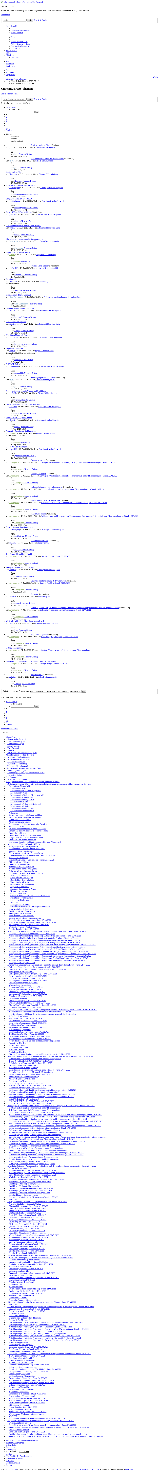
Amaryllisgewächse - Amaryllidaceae (23, 846)
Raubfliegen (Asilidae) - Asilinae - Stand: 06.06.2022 (30, 1181)
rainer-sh (12, 596)
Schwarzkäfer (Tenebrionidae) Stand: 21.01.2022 (28, 1244)
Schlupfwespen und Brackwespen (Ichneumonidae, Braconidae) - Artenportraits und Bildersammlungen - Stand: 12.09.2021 (90, 516)
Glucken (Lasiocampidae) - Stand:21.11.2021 (27, 978)
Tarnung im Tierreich (17, 826)
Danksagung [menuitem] (11, 1449)
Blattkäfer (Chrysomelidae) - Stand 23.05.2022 (27, 1208)
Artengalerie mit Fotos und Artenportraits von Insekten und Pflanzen (33, 782)
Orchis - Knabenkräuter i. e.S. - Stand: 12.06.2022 (30, 896)
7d (157, 77)
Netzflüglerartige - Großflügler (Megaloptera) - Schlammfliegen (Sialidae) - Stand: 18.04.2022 (46, 1322)
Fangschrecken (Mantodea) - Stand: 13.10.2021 (27, 1311)
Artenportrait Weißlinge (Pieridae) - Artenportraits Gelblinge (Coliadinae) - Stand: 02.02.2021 (45, 942)
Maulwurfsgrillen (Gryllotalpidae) (22, 1079)
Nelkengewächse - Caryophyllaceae (23, 871)
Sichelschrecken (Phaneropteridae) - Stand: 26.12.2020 (30, 1063)
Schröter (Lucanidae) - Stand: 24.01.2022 (25, 1242)
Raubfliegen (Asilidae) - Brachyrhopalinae (25, 1184)
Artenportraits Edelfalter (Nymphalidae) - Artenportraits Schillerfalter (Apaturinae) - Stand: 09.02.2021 (49, 958)
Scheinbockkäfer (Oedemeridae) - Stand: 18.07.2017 (29, 1237)
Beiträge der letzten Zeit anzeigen (16, 691)
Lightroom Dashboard (14, 348)
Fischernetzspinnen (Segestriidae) (22, 1360)
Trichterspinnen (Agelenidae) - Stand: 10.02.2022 (28, 1400)
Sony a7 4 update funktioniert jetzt (19, 527)
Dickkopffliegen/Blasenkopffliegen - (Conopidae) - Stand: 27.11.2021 (36, 1179)
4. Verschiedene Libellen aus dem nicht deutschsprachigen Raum (34, 1041)
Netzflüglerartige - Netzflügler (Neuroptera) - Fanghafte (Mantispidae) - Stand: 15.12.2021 (44, 1336)
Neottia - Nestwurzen (18, 891)
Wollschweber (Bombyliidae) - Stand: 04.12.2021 (28, 1177)
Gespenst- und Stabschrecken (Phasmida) (25, 1318)
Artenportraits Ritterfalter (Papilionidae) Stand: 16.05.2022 (32, 934)
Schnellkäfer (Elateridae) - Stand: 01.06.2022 (26, 1240)
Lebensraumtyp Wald (18, 793)
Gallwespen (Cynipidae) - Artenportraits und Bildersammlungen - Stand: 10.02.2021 (42, 1144)
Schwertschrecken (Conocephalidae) (23, 1068)
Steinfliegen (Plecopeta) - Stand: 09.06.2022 (26, 1349)
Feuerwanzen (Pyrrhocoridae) (20, 1275)
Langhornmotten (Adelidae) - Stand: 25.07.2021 (28, 976)
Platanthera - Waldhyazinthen (21, 898)
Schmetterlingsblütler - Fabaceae (21, 916)
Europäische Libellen (17, 1043)
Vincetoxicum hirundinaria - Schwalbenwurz (48, 581)
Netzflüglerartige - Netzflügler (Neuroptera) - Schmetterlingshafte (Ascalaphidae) (40, 1327)
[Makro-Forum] (22, 2)
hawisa (12, 255)
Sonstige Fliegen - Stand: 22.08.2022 (55, 556)
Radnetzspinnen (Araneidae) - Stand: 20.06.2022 (28, 1378)
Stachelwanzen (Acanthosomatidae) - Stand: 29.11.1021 (31, 1264)
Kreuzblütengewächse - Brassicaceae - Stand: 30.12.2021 (31, 860)
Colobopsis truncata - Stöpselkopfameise (47, 487)
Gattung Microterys (38, 474)
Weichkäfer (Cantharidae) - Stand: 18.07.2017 (27, 1249)
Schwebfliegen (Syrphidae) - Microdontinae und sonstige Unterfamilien (37, 1173)
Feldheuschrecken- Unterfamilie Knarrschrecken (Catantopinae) (34, 1092)
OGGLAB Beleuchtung (15, 364)
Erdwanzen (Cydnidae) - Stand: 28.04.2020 (26, 1269)
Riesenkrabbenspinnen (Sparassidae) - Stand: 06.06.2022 (31, 1383)
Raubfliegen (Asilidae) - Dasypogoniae (24, 1186)
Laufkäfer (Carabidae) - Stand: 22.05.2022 (25, 1222)
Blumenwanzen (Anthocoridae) (21, 1295)
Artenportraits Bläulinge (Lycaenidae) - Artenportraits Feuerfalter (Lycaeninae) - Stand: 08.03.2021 (47, 947)
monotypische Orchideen (20, 904)
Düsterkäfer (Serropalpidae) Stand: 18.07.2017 (27, 1215)
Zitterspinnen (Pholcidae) (19, 1405)
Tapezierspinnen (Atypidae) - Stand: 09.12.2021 (28, 1398)
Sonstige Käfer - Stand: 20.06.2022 (23, 1253)
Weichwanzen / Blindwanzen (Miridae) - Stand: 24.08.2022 (32, 1289)
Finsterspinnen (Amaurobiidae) (21, 1362)
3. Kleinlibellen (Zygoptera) (20, 1030)
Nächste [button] (9, 130)
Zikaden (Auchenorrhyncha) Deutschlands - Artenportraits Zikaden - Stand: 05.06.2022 (41, 1302)
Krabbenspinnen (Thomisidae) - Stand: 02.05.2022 (29, 1365)
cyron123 (13, 449)
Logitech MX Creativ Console (18, 252)
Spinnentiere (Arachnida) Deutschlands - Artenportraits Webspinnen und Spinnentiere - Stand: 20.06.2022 (49, 1354)
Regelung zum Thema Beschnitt (18, 295)
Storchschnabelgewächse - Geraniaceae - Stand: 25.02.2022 (32, 922)
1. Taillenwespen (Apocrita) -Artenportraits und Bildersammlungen (35, 1110)
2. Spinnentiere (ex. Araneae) (20, 1409)
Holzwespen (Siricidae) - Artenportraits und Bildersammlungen (33, 1157)
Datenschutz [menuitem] (11, 1445)
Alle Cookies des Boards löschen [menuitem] (19, 1456)
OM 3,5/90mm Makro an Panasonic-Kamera (23, 226)
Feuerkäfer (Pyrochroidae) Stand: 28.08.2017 (26, 1217)
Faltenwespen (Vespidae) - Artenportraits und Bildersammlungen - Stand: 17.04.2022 (42, 1128)
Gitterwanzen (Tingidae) (18, 1298)
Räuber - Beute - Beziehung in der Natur (25, 835)
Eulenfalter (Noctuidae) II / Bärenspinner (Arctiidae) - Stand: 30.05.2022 (37, 969)
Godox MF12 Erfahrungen (16, 447)
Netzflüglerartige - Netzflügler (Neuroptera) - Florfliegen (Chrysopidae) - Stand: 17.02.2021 (45, 1338)
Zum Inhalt (5, 15)
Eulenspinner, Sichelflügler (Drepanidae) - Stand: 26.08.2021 (33, 974)
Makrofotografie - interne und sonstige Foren (23, 768)
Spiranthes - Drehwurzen (20, 900)
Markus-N (13, 310)
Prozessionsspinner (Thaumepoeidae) (23, 983)
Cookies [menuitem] (9, 1454)
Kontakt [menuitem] (9, 1465)
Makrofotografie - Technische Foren (20, 755)
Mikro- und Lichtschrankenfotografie (22, 753)
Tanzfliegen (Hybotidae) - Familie (19, 554)
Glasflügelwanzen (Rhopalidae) (21, 1282)
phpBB (14, 1469)
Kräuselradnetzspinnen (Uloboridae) (23, 1367)
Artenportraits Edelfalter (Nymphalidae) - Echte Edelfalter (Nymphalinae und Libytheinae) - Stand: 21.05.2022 (52, 954)
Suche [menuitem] (13, 37)
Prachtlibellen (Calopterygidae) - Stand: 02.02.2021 (29, 1032)
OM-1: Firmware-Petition (16, 322)
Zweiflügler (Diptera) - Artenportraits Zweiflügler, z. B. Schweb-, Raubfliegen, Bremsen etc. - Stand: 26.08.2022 (51, 1166)
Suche (29, 20)
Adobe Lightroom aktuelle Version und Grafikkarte (26, 391)
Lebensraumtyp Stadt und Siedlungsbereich (27, 795)
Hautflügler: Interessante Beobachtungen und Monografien (32, 1164)
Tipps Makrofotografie (16, 761)
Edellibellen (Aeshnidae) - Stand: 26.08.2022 (26, 1018)
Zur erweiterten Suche (9, 94)
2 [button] (6, 117)
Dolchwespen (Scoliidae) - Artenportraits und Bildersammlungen (34, 1130)
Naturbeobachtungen (15, 744)
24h (154, 77)
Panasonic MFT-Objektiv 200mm (19, 418)
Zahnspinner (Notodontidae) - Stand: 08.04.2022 (28, 994)
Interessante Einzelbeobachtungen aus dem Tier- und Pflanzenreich (35, 842)
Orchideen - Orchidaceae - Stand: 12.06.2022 (27, 873)
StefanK (12, 393)
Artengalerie (14, 462)
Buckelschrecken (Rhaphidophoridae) (24, 1076)
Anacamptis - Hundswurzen (21, 875)
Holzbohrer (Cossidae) (18, 998)
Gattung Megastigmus (14, 648)
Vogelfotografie (45, 281)
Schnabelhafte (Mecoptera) (19, 1320)
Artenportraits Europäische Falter (22, 963)
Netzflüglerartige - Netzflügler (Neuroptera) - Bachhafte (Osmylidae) (36, 1331)
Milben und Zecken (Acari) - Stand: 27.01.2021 (27, 1412)
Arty (57, 1469)
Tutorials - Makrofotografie (18, 766)
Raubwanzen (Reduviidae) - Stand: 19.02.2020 (27, 1291)
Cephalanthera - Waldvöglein (21, 878)
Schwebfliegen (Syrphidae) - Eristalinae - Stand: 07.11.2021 (32, 1175)
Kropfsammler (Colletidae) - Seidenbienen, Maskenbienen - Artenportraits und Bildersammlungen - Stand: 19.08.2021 (55, 1114)
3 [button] (6, 119)
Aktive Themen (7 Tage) (20, 44)
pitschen (12, 214)
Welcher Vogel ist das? (40, 266)
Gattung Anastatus (38, 460)
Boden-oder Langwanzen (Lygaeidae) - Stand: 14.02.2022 (32, 1273)
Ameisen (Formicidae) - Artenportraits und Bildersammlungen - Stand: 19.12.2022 (73, 489)
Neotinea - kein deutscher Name (23, 889)
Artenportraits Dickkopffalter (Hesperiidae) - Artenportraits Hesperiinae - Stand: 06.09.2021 (45, 936)
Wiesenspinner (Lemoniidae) (20, 985)
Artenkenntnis (11, 777)
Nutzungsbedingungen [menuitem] (20, 46)
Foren (8, 53)
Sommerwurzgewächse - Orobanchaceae (25, 918)
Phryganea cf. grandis (39, 634)
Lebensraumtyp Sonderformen (22, 811)
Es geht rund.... (12, 279)
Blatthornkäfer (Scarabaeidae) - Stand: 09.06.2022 (28, 1206)
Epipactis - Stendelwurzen (20, 882)
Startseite (9, 79)
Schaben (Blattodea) (17, 1313)
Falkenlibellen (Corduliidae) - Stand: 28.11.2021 (28, 1021)
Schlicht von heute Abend (41, 145)
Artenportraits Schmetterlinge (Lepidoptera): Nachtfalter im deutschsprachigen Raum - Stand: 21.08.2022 (48, 965)
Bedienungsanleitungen (16, 770)
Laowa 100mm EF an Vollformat (19, 212)
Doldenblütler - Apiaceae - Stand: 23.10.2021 (27, 849)
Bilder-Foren (11, 737)
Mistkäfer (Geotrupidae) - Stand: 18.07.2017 (26, 1226)
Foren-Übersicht (31, 1440)
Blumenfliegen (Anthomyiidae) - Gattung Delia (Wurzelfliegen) (31, 661)
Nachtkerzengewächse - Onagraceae (23, 869)
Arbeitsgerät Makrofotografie (51, 188)
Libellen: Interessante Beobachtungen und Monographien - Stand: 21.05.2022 (39, 1054)
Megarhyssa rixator (38, 514)
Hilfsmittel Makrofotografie (50, 310)
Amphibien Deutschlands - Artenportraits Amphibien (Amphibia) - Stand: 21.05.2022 (40, 1421)
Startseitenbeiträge (14, 775)
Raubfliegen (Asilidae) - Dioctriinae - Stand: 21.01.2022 (31, 1188)
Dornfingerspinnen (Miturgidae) (21, 1358)
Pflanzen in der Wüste (39, 541)
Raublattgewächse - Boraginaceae (22, 911)
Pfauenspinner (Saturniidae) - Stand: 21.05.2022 (28, 980)
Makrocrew (14, 241)
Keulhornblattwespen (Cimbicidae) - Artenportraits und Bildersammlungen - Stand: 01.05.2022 (46, 1155)
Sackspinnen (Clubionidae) (19, 1387)
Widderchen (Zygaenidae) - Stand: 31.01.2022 (27, 992)
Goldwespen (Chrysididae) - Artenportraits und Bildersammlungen (35, 1135)
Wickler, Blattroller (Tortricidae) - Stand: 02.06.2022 (29, 1003)
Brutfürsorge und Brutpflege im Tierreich (25, 817)
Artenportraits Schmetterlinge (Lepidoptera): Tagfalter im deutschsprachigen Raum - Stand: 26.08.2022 (47, 931)
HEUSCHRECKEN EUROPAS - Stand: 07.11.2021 (30, 1103)
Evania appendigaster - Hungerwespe (45, 500)
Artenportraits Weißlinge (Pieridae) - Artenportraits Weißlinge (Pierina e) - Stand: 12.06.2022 (45, 940)
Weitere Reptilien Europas (19, 1429)
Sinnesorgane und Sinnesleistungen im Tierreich (28, 824)
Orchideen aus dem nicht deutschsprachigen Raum (30, 907)
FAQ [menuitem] (8, 61)
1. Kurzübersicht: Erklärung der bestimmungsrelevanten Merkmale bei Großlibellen (43, 1014)
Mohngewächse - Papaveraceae (21, 866)
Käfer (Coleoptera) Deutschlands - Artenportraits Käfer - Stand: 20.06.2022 (37, 1202)
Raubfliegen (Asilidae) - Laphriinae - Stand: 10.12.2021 (31, 1190)
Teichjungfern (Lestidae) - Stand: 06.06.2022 (26, 1034)
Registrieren (10, 75)
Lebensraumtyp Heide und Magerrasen (25, 791)
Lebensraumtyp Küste (19, 802)
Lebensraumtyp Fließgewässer (22, 799)
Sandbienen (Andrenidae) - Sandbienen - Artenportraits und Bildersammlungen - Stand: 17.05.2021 (48, 1119)
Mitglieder (10, 55)
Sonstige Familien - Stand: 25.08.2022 (55, 583)
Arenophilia (14, 366)
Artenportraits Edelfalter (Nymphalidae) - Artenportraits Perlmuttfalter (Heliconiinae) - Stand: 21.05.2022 (50, 956)
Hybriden (14, 902)
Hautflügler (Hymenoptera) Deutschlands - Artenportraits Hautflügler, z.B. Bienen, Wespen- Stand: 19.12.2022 (51, 1106)
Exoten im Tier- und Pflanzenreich (22, 840)
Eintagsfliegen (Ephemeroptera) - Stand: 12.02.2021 (29, 1309)
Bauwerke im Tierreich (18, 833)
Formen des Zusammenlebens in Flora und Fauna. (28, 831)
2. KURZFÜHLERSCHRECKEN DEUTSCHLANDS (31, 1085)
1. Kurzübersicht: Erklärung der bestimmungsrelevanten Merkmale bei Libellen (40, 1012)
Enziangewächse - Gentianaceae (21, 851)
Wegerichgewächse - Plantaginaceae (23, 927)
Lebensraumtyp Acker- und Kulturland (25, 804)
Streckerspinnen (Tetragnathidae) (22, 1396)
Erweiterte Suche (40, 20)
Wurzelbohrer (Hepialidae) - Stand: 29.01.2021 (27, 1001)
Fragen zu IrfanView (14, 172)
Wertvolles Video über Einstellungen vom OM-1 (25, 621)
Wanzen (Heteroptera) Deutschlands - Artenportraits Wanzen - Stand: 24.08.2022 (39, 1255)
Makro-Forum (11, 51)
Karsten (12, 324)
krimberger (13, 337)
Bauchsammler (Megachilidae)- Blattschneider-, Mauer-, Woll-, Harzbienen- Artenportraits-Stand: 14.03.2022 (52, 1117)
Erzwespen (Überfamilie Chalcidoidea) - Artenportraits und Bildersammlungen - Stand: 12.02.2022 (78, 462)
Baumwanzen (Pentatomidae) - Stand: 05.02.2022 (28, 1262)
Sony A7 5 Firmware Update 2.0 (19, 199)
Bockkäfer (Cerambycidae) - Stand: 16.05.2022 (27, 1211)
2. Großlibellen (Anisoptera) (20, 1016)
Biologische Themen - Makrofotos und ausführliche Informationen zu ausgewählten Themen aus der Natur (49, 784)
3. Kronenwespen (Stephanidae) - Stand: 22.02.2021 (29, 1161)
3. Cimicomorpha (16, 1287)
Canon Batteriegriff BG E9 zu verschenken (23, 404)
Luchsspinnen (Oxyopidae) (19, 1374)
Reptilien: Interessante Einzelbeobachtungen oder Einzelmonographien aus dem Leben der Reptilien (48, 1434)
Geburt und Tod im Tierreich (20, 820)
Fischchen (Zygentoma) (18, 1342)
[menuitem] (84, 42)
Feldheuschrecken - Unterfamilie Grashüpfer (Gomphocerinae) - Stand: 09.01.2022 (41, 1097)
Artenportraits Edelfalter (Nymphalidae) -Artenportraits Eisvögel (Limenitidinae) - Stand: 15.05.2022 (48, 951)
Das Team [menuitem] (15, 57)
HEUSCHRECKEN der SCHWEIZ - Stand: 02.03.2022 (31, 1101)
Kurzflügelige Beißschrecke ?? (43, 377)
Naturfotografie (43, 543)
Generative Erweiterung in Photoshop (21, 431)
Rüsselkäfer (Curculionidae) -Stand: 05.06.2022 (27, 1233)
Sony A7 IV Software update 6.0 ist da (21, 185)
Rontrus (12, 570)
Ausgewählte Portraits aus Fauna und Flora (26, 837)
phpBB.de (129, 1469)
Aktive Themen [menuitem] (17, 33)
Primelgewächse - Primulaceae (21, 909)
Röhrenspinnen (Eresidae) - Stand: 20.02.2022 (27, 1385)
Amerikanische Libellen (18, 1047)
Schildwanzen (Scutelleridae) (20, 1266)
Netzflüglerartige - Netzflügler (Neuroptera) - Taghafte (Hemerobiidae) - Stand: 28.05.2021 (44, 1340)
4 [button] (6, 121)
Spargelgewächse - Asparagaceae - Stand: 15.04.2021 (30, 920)
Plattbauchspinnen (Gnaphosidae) (22, 1376)
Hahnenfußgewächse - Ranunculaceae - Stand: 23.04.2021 (32, 855)
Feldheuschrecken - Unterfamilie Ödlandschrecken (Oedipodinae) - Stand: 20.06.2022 (43, 1094)
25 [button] (7, 128)
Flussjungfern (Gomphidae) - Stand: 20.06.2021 (28, 1023)
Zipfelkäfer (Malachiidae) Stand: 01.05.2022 (26, 1251)
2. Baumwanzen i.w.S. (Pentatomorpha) (24, 1260)
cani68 (12, 351)
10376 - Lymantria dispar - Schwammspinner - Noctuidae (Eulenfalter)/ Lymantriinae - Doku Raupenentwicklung (75, 608)
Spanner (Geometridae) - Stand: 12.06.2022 (26, 989)
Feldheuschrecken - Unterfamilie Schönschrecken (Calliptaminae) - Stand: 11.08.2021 (42, 1090)
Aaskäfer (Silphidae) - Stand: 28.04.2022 (25, 1204)
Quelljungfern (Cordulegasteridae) (22, 1025)
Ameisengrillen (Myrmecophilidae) (22, 1081)
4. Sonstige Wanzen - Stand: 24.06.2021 (24, 1300)
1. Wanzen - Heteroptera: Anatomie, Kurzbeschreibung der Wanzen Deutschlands (41, 1257)
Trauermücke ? (36, 675)
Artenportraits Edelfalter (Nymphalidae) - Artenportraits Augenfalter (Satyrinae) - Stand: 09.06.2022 (48, 960)
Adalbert (12, 677)
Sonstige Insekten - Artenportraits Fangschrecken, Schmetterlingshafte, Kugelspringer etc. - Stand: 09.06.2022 (50, 1307)
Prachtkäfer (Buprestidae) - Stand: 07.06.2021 (27, 1231)
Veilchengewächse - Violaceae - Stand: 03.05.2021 (29, 925)
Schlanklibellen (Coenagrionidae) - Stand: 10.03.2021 (30, 1039)
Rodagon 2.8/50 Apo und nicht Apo (20, 567)
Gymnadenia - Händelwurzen (22, 884)
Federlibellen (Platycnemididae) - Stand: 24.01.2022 (29, 1036)
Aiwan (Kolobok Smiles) (89, 1469)
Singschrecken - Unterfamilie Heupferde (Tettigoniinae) (31, 1072)
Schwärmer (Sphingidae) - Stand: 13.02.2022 (26, 987)
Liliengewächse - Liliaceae (19, 862)
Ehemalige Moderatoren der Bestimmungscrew (24, 239)
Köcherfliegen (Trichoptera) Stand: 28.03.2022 (59, 637)
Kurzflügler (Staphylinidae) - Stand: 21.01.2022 (27, 1219)
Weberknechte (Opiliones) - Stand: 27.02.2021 (27, 1414)
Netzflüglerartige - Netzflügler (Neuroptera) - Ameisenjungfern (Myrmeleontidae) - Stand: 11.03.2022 (49, 1329)
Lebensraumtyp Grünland (20, 806)
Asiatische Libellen (16, 1050)
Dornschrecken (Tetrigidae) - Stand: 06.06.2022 (27, 1088)
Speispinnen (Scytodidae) (19, 1392)
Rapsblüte (35, 594)
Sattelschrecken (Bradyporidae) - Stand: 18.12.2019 (29, 1074)
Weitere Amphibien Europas (20, 1423)
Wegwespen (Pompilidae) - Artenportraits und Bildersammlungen (34, 1146)
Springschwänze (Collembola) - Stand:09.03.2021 (28, 1347)
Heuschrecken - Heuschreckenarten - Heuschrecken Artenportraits (35, 1059)
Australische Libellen (17, 1052)
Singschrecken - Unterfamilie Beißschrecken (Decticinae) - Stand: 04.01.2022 (39, 1070)
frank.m (12, 543)
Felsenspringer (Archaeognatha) (21, 1345)
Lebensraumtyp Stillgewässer (21, 797)
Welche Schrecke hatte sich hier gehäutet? (47, 159)
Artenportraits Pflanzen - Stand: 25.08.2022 (24, 844)
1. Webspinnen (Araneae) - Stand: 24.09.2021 (27, 1356)
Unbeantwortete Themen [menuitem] (20, 30)
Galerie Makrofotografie (45, 147)
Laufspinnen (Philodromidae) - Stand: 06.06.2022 (28, 1371)
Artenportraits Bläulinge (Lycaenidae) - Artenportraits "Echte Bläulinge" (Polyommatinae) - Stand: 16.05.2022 (52, 945)
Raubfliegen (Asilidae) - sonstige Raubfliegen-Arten (29, 1193)
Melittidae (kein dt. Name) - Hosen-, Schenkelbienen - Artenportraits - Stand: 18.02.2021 (44, 1123)
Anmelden (10, 72)
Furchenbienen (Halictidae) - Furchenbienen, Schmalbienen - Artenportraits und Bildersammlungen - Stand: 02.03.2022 (56, 1121)
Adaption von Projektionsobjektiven (20, 308)
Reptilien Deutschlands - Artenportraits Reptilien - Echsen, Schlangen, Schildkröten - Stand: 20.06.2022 (48, 1427)
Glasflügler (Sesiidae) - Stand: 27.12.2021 (25, 996)
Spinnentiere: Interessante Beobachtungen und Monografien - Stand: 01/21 (38, 1418)
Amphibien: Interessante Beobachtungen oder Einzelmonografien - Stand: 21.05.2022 (42, 1425)
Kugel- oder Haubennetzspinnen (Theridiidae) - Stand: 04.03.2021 (35, 1369)
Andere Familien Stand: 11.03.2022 (23, 1407)
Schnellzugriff (11, 26)
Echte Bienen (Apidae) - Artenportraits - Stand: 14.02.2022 (32, 1112)
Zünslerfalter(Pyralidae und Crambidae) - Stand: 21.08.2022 (32, 1005)
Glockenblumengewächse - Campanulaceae (26, 853)
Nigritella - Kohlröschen (19, 887)
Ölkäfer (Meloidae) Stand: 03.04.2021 (24, 1228)
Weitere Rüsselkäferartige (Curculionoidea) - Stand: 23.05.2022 (34, 1235)
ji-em (11, 623)
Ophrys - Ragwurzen (18, 893)
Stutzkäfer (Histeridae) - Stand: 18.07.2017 (26, 1246)
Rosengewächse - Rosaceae (20, 913)
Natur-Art (11, 750)
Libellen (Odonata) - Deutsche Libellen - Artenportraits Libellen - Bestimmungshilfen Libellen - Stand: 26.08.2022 (52, 1009)
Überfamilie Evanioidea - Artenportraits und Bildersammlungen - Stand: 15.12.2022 (74, 503)
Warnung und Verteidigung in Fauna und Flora (27, 829)
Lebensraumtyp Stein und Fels (22, 808)
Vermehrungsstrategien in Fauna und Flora (25, 815)
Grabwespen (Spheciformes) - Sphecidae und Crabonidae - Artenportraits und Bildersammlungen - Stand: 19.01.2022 (55, 1126)
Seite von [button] (11, 107)
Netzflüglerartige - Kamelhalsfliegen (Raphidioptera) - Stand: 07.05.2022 (37, 1324)
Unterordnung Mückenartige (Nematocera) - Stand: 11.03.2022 (33, 1197)
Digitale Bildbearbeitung (48, 174)
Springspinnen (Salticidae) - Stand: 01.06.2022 (27, 1394)
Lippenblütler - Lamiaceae (19, 864)
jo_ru (11, 147)
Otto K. (12, 228)
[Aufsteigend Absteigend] (75, 691)
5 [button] (6, 123)
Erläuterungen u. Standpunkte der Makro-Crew (62, 297)
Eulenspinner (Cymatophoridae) (21, 971)
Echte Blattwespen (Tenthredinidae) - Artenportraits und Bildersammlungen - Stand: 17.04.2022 (46, 1152)
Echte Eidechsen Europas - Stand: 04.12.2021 (27, 1432)
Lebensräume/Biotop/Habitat (20, 786)
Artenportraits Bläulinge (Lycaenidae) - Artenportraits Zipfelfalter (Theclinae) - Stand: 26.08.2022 (47, 949)
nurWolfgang (14, 188)
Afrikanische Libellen (17, 1045)
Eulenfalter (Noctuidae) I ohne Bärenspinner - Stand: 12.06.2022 (65, 610)
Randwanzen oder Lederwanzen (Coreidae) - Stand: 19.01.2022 (34, 1278)
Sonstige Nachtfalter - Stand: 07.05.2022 (25, 1007)
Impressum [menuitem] (15, 48)
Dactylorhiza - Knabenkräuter (22, 880)
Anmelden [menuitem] (10, 64)
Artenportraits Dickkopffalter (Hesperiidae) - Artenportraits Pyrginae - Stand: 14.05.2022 (44, 938)
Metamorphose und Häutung (20, 822)
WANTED (13, 1199)
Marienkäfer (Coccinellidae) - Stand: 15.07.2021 (28, 1224)
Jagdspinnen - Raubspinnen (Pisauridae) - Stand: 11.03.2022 (32, 1380)
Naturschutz (13, 813)
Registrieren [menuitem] (10, 66)
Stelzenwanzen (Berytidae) (19, 1271)
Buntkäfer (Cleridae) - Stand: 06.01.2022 (25, 1213)
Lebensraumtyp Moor (18, 788)
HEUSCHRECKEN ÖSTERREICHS (24, 1099)
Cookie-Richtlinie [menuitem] (13, 1463)
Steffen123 (13, 268)
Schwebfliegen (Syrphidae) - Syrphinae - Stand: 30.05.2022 (32, 1170)
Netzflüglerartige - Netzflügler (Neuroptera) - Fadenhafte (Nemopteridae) (37, 1333)
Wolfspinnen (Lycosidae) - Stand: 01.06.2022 (27, 1403)
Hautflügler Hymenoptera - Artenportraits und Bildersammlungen (34, 1108)
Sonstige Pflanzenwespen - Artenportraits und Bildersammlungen (66, 650)
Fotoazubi (13, 406)
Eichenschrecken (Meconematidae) (22, 1065)
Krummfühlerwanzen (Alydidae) (22, 1280)
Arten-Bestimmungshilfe (44, 161)
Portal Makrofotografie (16, 741)
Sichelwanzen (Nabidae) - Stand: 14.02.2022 (26, 1293)
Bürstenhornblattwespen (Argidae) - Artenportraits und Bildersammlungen (38, 1150)
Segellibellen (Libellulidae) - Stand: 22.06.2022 (27, 1027)
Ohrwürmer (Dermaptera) (19, 1316)
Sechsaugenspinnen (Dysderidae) (22, 1389)
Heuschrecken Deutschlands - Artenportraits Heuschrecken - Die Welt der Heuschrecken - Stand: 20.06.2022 (50, 1056)
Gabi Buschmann (16, 297)
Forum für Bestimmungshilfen (21, 1168)
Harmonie (13, 174)
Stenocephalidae (15, 1284)
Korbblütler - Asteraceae (18, 858)
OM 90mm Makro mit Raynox (18, 335)
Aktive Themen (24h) (19, 42)
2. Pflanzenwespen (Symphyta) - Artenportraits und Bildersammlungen (36, 1148)
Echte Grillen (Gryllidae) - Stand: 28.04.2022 (26, 1083)
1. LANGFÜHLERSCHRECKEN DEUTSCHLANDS (31, 1061)
